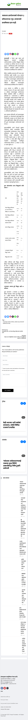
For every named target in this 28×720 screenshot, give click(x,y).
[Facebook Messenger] (8, 54)
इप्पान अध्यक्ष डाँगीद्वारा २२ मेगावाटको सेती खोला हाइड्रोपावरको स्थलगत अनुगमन (23, 627)
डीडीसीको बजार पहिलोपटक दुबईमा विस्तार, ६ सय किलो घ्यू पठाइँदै (24, 579)
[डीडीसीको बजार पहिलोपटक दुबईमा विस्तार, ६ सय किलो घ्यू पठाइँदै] (11, 575)
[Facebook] (5, 54)
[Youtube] (4, 688)
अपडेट (11, 33)
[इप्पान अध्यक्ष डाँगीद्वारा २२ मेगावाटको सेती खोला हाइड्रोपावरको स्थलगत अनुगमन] (11, 623)
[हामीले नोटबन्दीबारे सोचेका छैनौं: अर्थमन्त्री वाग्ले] (11, 560)
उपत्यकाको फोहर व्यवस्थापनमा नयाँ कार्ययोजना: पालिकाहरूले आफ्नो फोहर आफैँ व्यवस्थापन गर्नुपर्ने (23, 506)
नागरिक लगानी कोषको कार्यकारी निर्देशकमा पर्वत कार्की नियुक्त (24, 645)
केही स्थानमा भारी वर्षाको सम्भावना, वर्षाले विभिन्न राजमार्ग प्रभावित (12, 425)
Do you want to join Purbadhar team (9, 703)
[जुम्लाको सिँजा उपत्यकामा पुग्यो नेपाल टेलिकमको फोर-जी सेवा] (11, 591)
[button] (1, 694)
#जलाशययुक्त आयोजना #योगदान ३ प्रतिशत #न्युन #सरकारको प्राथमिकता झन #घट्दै (13, 322)
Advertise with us (5, 697)
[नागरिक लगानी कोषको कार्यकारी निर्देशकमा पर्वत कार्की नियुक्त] (11, 639)
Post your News (4, 700)
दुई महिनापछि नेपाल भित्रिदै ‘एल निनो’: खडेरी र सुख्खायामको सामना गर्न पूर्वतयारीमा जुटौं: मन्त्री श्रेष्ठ (23, 528)
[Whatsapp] (15, 54)
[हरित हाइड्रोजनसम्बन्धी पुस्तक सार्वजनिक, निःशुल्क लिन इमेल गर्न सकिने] (10, 609)
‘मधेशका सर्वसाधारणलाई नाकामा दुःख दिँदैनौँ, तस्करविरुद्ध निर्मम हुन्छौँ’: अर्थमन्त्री (12, 464)
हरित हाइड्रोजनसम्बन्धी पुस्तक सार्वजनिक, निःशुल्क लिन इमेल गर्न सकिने (22, 612)
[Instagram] (10, 54)
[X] (13, 54)
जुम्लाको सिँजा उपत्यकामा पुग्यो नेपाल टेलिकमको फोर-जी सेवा (24, 596)
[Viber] (18, 54)
